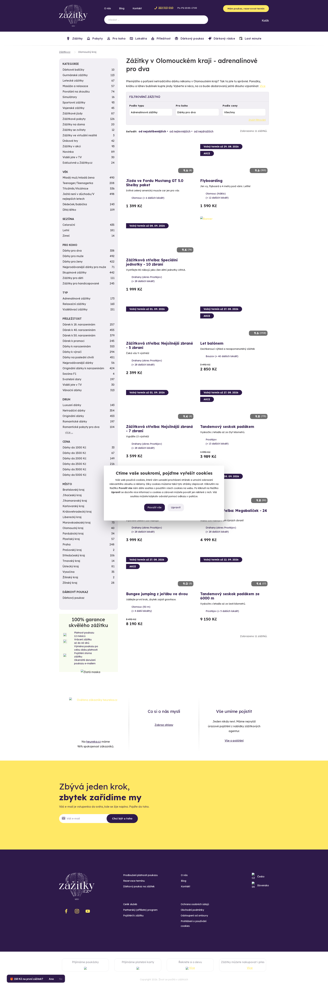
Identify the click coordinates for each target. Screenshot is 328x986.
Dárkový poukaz (192, 38)
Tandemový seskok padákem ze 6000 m (229, 596)
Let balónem (211, 343)
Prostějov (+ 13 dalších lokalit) (217, 441)
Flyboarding (211, 180)
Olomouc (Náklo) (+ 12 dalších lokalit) (217, 195)
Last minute (253, 38)
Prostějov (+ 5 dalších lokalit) (222, 611)
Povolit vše (154, 507)
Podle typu (136, 105)
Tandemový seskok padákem (227, 426)
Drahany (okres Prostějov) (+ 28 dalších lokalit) (147, 279)
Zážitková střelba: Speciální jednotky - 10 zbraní (152, 262)
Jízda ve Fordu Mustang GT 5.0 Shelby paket (154, 182)
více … (69, 432)
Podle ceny (230, 105)
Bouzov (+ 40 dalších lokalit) (222, 356)
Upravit (176, 507)
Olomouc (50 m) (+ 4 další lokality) (142, 608)
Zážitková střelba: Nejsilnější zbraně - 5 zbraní (159, 345)
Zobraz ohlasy (164, 725)
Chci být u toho (122, 818)
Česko (260, 876)
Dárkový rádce (224, 38)
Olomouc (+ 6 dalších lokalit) (148, 197)
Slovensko (263, 885)
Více (262, 86)
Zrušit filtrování (257, 119)
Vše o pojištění (234, 740)
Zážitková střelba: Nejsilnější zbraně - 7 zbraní (159, 428)
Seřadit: (131, 131)
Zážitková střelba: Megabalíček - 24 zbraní (233, 512)
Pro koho (182, 105)
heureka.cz (93, 741)
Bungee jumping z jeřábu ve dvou (157, 594)
